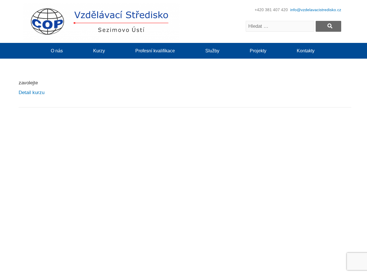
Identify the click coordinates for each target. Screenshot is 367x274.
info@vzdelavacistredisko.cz (315, 9)
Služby (212, 50)
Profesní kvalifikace (155, 50)
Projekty (258, 50)
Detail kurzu (31, 92)
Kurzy (99, 50)
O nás (57, 50)
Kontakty (306, 50)
